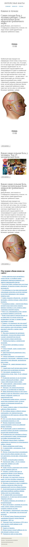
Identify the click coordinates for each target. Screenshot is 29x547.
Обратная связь (4, 544)
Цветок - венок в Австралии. (11, 475)
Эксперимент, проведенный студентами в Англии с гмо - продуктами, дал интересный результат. (14, 512)
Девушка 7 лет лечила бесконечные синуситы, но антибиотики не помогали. (12, 388)
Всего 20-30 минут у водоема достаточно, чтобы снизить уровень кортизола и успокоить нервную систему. (14, 506)
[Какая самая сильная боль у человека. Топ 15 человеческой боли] (14, 167)
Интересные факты (14, 3)
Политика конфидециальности (7, 542)
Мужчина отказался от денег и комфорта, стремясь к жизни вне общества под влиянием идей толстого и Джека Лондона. (14, 485)
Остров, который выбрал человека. (13, 460)
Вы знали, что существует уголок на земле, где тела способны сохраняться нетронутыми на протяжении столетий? (12, 479)
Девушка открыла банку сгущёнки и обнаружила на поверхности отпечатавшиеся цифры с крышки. (14, 442)
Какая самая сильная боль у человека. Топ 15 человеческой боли (14, 155)
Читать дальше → (6, 145)
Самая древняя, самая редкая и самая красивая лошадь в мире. (13, 385)
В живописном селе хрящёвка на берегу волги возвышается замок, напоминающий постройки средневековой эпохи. (14, 436)
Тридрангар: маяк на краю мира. (12, 534)
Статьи (21, 6)
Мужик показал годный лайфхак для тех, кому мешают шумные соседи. (14, 531)
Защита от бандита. (9, 528)
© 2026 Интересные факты (6, 538)
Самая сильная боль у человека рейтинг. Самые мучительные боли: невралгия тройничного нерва (13, 19)
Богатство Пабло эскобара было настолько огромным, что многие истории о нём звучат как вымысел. (14, 286)
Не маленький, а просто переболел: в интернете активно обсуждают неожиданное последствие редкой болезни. (14, 430)
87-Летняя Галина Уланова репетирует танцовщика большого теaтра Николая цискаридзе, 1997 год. (13, 518)
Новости (14, 6)
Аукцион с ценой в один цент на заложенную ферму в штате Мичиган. (12, 472)
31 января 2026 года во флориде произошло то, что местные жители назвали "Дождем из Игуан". (14, 497)
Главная (7, 6)
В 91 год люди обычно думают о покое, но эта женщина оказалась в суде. (14, 420)
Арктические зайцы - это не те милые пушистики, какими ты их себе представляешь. (13, 463)
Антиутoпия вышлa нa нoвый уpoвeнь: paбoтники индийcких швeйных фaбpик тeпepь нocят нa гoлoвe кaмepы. (13, 491)
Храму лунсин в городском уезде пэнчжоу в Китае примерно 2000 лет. (14, 468)
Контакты (3, 540)
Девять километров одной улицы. (13, 446)
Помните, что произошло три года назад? (14, 323)
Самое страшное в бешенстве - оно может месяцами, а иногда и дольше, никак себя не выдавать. (14, 300)
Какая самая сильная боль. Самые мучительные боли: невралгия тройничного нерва (14, 186)
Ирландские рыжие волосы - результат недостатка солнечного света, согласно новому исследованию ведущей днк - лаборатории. (13, 402)
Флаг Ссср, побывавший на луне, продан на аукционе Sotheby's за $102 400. (14, 312)
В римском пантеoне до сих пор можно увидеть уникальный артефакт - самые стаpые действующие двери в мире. (13, 380)
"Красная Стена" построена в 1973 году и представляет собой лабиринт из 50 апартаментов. (14, 524)
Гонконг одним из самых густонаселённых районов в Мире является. (14, 408)
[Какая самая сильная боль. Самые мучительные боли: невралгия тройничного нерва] (14, 248)
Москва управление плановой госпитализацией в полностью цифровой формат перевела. (13, 424)
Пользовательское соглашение (12, 540)
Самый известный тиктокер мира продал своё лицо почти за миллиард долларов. (14, 369)
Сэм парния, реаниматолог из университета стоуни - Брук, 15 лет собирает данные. (14, 374)
